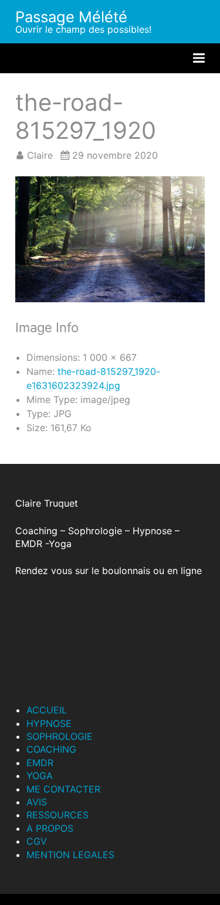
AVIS (36, 802)
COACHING (51, 749)
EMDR (39, 763)
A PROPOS (49, 828)
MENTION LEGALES (70, 854)
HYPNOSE (49, 723)
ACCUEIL (46, 710)
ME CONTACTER (63, 789)
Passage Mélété (71, 17)
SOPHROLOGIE (59, 736)
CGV (36, 841)
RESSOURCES (57, 815)
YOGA (39, 775)
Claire (40, 155)
